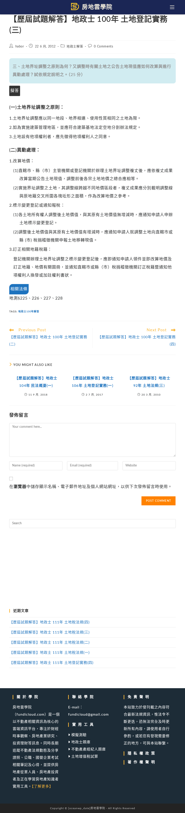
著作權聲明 (142, 762)
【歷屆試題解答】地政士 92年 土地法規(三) (149, 382)
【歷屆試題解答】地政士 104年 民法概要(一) (36, 382)
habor (19, 46)
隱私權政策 (142, 753)
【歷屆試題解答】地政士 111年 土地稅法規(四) (49, 622)
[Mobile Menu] (173, 7)
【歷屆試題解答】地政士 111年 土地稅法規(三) (49, 632)
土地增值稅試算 (84, 756)
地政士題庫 (80, 742)
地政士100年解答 (28, 311)
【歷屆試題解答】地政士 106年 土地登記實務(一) (92, 382)
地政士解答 (75, 46)
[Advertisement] (92, 568)
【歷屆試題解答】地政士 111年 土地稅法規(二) (49, 642)
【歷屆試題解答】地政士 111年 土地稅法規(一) (49, 652)
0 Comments (103, 46)
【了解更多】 (42, 786)
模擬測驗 (78, 735)
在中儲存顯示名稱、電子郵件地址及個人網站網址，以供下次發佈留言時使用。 (90, 487)
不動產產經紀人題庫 (88, 749)
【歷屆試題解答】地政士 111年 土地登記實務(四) (51, 663)
